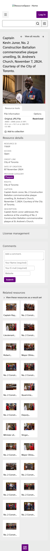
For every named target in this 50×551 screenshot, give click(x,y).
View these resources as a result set (24, 297)
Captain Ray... (10, 315)
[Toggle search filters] (44, 23)
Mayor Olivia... (28, 355)
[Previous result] (21, 36)
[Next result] (43, 36)
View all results (32, 36)
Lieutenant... (9, 335)
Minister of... (9, 434)
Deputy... (26, 414)
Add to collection (15, 131)
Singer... (26, 434)
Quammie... (27, 395)
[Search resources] (37, 23)
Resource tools (12, 108)
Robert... (7, 355)
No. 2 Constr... (28, 315)
